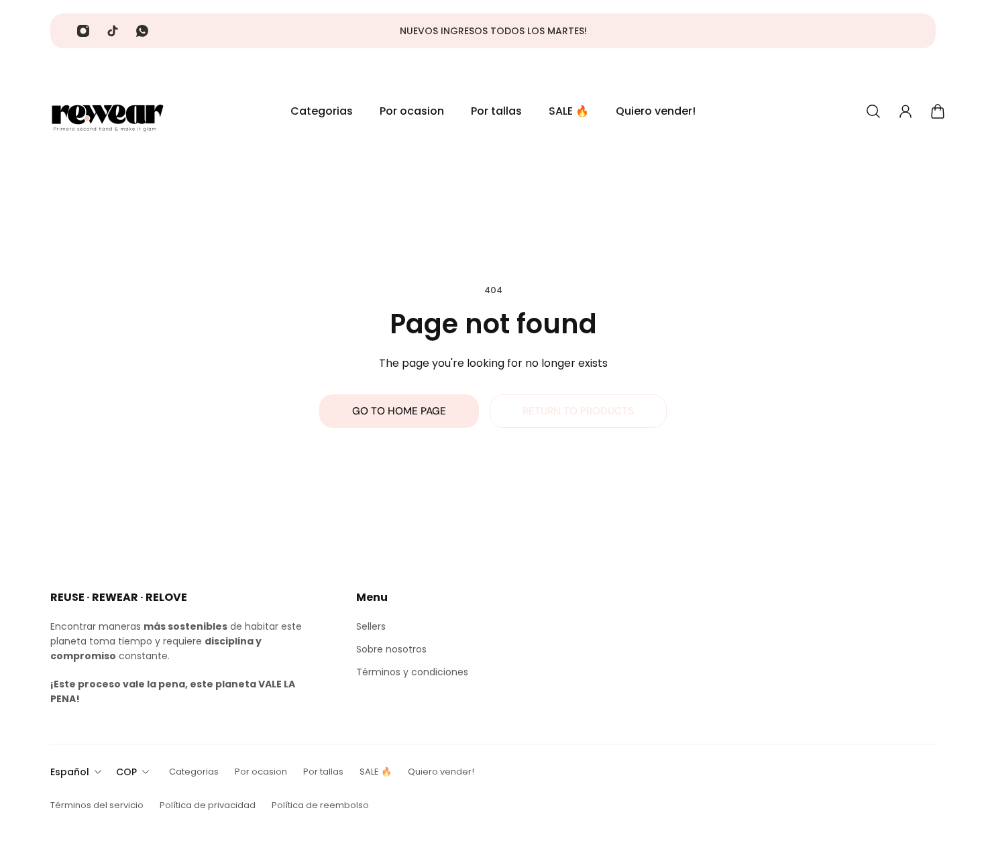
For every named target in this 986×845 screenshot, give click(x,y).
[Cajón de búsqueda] (873, 111)
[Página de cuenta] (905, 111)
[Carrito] (938, 111)
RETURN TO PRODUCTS (578, 411)
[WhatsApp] (142, 31)
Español (69, 772)
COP (126, 772)
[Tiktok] (112, 31)
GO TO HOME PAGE (399, 411)
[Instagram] (83, 31)
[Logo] (107, 111)
